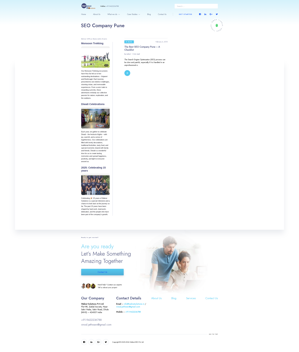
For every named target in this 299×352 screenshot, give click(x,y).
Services (191, 298)
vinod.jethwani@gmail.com (96, 324)
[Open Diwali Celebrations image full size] (95, 119)
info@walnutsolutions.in (134, 303)
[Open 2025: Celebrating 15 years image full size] (95, 186)
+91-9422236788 (112, 6)
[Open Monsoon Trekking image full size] (95, 58)
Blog (149, 14)
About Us (96, 14)
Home (83, 14)
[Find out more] (217, 25)
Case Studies (132, 14)
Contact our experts (114, 284)
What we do (112, 14)
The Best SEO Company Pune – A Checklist (142, 48)
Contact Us (162, 14)
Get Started (185, 14)
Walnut (128, 54)
